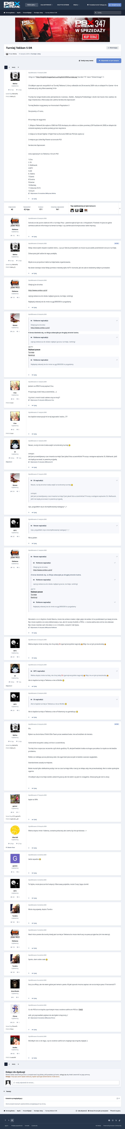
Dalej (13, 67)
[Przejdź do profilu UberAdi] (15, 830)
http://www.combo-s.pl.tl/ (37, 290)
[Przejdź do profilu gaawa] (15, 858)
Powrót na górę (115, 1111)
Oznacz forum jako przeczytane (99, 1111)
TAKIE (81, 1009)
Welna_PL (13, 96)
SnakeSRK (13, 1057)
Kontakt (27, 1125)
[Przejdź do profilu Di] (72, 210)
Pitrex (15, 1016)
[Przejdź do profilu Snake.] (15, 1040)
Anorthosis (15, 991)
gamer (15, 806)
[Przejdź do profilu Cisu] (15, 385)
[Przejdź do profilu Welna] (7, 54)
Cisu (15, 393)
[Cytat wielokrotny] (29, 198)
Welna (15, 54)
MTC (15, 530)
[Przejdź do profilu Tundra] (15, 908)
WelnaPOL (15, 94)
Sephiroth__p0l (14, 819)
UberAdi (15, 837)
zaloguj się (63, 1075)
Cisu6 (11, 403)
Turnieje (31, 352)
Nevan (15, 325)
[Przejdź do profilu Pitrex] (15, 1008)
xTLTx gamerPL (16, 816)
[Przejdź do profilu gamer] (15, 798)
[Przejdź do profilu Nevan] (15, 318)
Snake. (15, 1047)
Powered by (112, 1125)
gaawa (15, 866)
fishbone (15, 229)
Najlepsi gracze (34, 349)
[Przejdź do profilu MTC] (81, 210)
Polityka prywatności (17, 1125)
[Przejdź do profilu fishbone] (86, 210)
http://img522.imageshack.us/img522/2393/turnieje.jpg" (57, 77)
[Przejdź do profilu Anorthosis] (15, 983)
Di (15, 452)
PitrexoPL (14, 1026)
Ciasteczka (34, 1125)
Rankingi (31, 355)
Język (6, 1125)
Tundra (15, 916)
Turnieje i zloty (36, 54)
